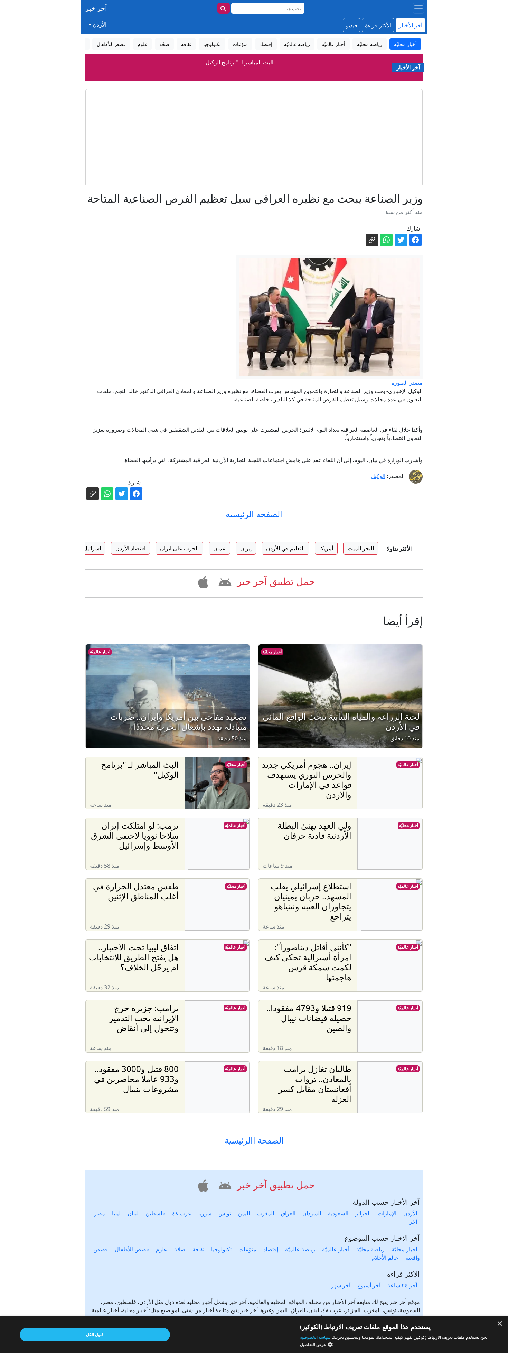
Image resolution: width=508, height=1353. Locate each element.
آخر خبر (96, 8)
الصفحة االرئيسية (254, 1141)
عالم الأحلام (384, 1257)
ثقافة (198, 1249)
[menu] (418, 8)
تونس (224, 1213)
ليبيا (116, 1213)
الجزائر (363, 1213)
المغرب (265, 1213)
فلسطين (155, 1213)
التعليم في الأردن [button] (285, 548)
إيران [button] (246, 548)
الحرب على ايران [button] (179, 548)
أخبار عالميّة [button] (333, 44)
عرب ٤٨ (181, 1213)
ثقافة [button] (186, 44)
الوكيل (378, 476)
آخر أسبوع (368, 1285)
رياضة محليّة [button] (369, 44)
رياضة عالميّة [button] (297, 44)
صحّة (180, 1249)
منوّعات (247, 1249)
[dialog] (254, 1334)
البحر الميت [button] (361, 548)
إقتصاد (270, 1249)
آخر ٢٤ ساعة (402, 1285)
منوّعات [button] (240, 44)
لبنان (133, 1213)
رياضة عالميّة (300, 1249)
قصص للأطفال (132, 1249)
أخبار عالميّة (100, 652)
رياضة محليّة (370, 1249)
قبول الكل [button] (95, 1334)
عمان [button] (219, 548)
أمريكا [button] (326, 548)
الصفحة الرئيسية (254, 514)
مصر (99, 1213)
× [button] (500, 1323)
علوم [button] (143, 44)
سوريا (204, 1213)
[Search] (223, 8)
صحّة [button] (164, 44)
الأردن (410, 1213)
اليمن (244, 1213)
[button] (224, 580)
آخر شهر (340, 1285)
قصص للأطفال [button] (111, 44)
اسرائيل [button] (92, 548)
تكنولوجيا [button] (212, 44)
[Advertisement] (254, 137)
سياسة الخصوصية (315, 1337)
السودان (311, 1213)
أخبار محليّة (272, 652)
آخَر (413, 1221)
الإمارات (387, 1213)
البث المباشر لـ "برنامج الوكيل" (238, 62)
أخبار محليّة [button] (405, 44)
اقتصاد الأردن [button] (130, 548)
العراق (288, 1213)
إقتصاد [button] (266, 44)
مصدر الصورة (407, 382)
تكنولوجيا (221, 1249)
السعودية (338, 1213)
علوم (161, 1249)
